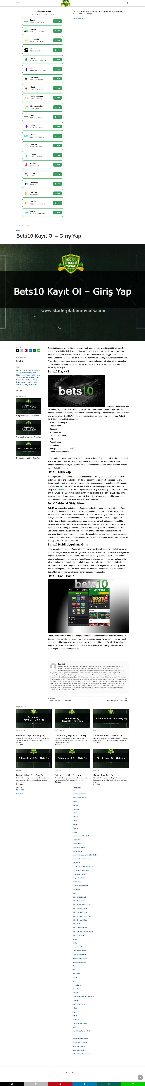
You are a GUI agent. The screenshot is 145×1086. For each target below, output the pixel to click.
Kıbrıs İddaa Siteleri (79, 954)
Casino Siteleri (77, 851)
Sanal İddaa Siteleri (79, 1004)
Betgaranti (20, 730)
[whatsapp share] (34, 350)
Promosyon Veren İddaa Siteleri (83, 996)
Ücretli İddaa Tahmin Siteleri (81, 1031)
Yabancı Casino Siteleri (80, 1038)
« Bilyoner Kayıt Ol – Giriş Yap (59, 701)
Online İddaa (76, 989)
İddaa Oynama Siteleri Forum (82, 916)
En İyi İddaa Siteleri (78, 878)
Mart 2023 (19, 794)
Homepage (19, 225)
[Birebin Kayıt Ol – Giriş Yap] (111, 758)
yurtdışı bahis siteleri (30, 384)
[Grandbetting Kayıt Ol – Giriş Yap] (28, 427)
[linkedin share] (30, 350)
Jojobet (74, 943)
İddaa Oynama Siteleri (79, 912)
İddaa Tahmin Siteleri (79, 928)
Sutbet (74, 1015)
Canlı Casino (76, 843)
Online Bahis (76, 985)
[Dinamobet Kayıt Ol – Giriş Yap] (28, 448)
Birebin (96, 770)
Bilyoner (75, 828)
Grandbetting (60, 730)
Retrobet (75, 1000)
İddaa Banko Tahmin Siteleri (81, 905)
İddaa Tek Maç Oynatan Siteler (82, 931)
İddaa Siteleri (76, 924)
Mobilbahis (76, 973)
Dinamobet (97, 730)
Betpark (58, 770)
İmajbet (74, 939)
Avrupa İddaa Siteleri (79, 797)
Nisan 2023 (20, 790)
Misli (73, 970)
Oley (74, 981)
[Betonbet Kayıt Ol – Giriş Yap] (34, 758)
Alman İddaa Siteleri (79, 794)
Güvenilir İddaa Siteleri (80, 885)
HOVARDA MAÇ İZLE (79, 18)
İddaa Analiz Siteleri (79, 897)
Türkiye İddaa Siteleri (79, 1023)
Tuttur (74, 1027)
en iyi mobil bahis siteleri (31, 375)
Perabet (75, 993)
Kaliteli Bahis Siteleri (79, 950)
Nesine (74, 977)
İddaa (74, 893)
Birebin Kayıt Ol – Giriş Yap (106, 775)
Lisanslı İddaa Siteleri (79, 962)
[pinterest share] (26, 350)
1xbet (74, 790)
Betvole (74, 824)
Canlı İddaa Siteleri (78, 847)
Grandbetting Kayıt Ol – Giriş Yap (28, 437)
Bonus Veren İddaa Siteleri (81, 836)
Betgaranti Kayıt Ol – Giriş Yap (27, 416)
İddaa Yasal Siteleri (78, 935)
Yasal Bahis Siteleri (78, 1046)
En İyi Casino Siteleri (79, 874)
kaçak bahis (64, 490)
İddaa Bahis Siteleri (78, 901)
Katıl (58, 21)
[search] (127, 3)
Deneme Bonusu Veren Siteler (82, 859)
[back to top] (140, 1077)
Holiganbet (76, 889)
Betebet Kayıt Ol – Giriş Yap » (117, 701)
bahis (63, 537)
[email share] (21, 350)
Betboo (74, 801)
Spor (75, 465)
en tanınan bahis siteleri (27, 377)
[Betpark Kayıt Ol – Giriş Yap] (72, 758)
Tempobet (75, 1019)
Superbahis (76, 1012)
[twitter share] (17, 350)
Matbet (74, 966)
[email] (36, 1084)
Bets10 (28, 225)
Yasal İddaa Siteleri (78, 1050)
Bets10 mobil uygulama (32, 370)
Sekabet (75, 1008)
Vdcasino (75, 1035)
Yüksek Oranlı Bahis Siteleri (81, 1054)
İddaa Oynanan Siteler (80, 920)
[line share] (38, 350)
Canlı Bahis (76, 840)
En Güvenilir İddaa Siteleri (81, 870)
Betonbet (19, 770)
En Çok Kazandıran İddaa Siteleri (83, 866)
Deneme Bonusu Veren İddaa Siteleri (84, 855)
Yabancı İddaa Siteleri (79, 1042)
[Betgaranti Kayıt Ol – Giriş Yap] (28, 406)
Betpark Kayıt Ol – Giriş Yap (68, 775)
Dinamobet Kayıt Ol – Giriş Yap (28, 458)
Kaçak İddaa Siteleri (79, 947)
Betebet (75, 805)
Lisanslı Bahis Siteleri (79, 958)
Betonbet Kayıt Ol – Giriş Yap (30, 775)
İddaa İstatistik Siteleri (79, 908)
